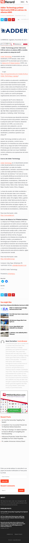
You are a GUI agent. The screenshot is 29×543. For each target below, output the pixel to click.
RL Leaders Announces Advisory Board (13, 441)
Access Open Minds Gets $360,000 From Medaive (16, 327)
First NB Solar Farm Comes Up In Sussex (18, 314)
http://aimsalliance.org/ (8, 259)
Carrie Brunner (10, 15)
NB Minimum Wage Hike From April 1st (17, 320)
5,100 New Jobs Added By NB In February (18, 333)
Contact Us (10, 534)
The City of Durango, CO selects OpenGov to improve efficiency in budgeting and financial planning (14, 432)
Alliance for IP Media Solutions (11, 63)
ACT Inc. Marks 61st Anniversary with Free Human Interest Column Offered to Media (12, 517)
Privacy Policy (18, 534)
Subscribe (4, 481)
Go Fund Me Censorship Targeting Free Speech (14, 511)
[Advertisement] (14, 454)
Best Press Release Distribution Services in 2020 (14, 305)
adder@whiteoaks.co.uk (19, 265)
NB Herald (18, 540)
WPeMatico (11, 273)
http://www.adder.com (7, 215)
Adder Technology (6, 56)
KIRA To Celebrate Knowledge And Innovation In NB (18, 308)
